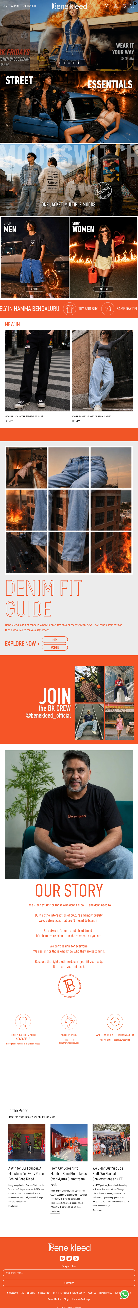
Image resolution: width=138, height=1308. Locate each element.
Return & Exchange (81, 1299)
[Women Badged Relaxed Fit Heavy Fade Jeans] (104, 371)
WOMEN (15, 6)
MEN (5, 6)
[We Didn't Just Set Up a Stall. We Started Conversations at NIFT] (111, 1142)
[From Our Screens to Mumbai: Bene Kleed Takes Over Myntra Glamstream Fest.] (69, 1142)
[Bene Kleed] (69, 1247)
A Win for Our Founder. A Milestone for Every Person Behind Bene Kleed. (26, 1173)
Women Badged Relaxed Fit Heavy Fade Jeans (92, 416)
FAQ (22, 1292)
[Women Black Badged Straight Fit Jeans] (37, 371)
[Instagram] (69, 1258)
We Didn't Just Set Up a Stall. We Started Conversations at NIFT (108, 1173)
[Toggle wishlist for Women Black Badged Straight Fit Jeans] (65, 334)
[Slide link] (69, 35)
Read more (13, 1206)
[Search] (107, 6)
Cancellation (44, 1292)
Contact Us (12, 1292)
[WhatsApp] (76, 1258)
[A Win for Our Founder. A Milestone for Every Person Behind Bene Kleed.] (26, 1142)
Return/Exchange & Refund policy (69, 1292)
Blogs (66, 1299)
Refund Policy (54, 1299)
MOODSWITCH (29, 6)
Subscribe (69, 1283)
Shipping (31, 1292)
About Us (92, 1292)
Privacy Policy (105, 1292)
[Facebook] (62, 1258)
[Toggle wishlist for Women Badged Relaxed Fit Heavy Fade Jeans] (132, 334)
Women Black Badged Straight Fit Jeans (24, 416)
